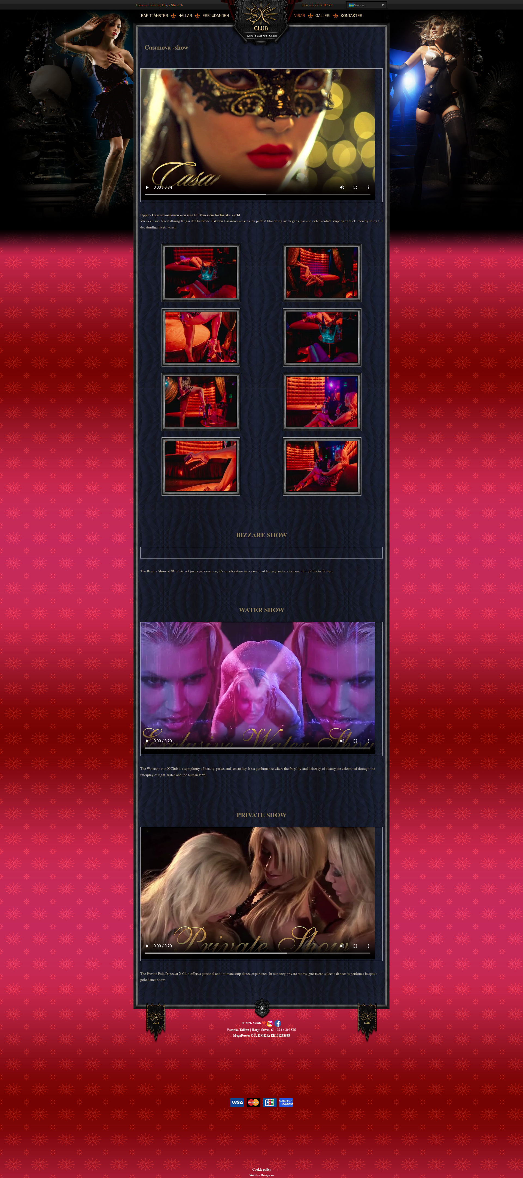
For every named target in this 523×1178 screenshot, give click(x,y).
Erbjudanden (215, 16)
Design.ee (267, 1175)
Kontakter (351, 16)
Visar (299, 16)
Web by (255, 1175)
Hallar (185, 16)
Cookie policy (261, 1169)
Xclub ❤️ (261, 20)
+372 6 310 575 (320, 4)
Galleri (322, 16)
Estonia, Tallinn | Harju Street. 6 (159, 4)
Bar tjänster (154, 16)
